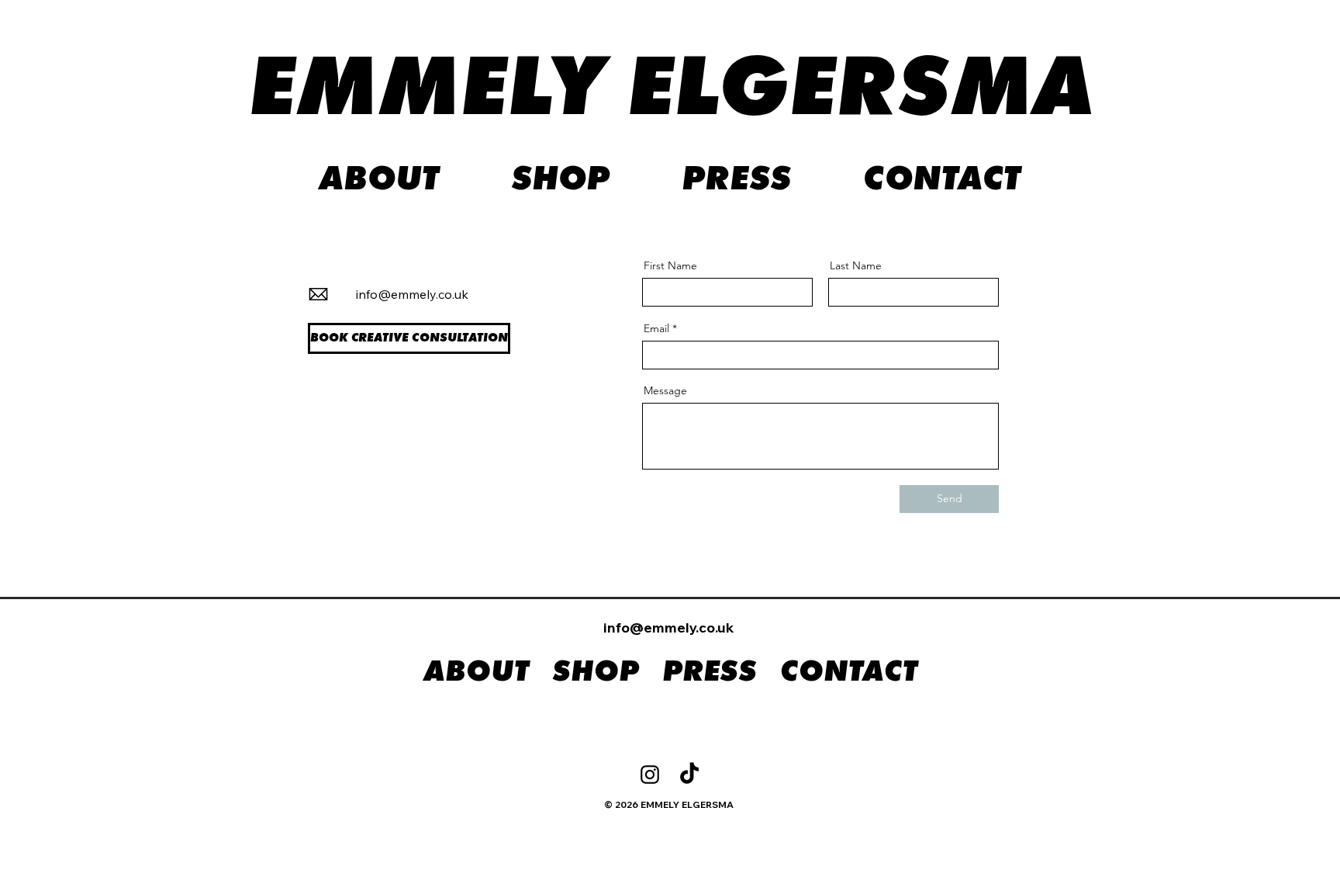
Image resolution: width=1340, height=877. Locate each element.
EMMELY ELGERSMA (670, 91)
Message (665, 390)
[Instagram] (649, 774)
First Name (670, 265)
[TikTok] (689, 774)
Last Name (856, 265)
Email (656, 328)
